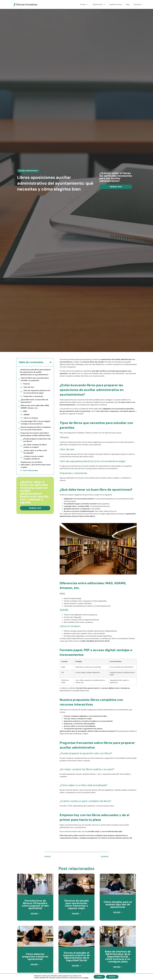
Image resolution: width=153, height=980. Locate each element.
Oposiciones (98, 4)
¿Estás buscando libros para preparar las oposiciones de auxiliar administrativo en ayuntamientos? (35, 372)
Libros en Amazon (31, 418)
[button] (50, 362)
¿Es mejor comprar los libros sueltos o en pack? (35, 446)
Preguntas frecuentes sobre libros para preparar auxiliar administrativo (35, 434)
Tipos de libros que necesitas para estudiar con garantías (35, 379)
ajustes (85, 978)
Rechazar (112, 977)
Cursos (83, 4)
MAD (25, 411)
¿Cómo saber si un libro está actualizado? (35, 451)
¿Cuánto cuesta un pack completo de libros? (34, 457)
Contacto (137, 4)
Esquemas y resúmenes (33, 396)
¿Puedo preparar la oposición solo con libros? (37, 440)
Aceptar (99, 977)
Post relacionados (30, 470)
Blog (127, 4)
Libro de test (29, 387)
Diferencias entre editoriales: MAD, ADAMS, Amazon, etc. (35, 406)
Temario (26, 384)
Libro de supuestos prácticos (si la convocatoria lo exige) (37, 391)
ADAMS (26, 415)
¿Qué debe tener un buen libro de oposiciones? (34, 401)
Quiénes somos (115, 4)
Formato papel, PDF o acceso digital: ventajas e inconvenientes (35, 422)
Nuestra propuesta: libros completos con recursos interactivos (36, 428)
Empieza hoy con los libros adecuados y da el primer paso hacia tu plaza (36, 464)
